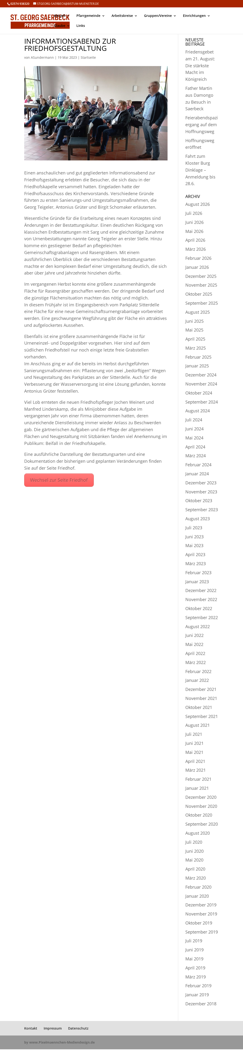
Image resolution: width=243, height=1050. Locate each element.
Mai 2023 (194, 545)
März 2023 (195, 563)
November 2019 (201, 914)
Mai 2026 (194, 231)
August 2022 (197, 626)
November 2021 (201, 698)
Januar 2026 (197, 267)
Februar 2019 (198, 985)
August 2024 (197, 411)
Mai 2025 (194, 330)
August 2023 (197, 518)
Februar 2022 (198, 671)
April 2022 (195, 653)
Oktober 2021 (198, 707)
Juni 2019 (194, 950)
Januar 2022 (197, 680)
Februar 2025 (198, 357)
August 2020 (197, 833)
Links (80, 26)
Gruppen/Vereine (158, 16)
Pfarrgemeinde (88, 16)
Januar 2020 (197, 896)
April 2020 (195, 869)
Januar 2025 (197, 366)
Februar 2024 (198, 464)
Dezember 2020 (200, 797)
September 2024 (201, 402)
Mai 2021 (194, 752)
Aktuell (59, 16)
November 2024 (201, 384)
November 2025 (201, 285)
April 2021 (195, 761)
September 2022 (201, 617)
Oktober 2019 (198, 923)
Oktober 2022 (198, 608)
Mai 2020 (194, 860)
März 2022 (195, 662)
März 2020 (195, 878)
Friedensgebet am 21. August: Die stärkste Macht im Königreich (200, 65)
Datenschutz (78, 1028)
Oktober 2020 (198, 815)
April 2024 (195, 447)
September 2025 (201, 303)
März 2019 (195, 977)
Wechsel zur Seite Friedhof (59, 480)
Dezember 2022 (200, 590)
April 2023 (195, 554)
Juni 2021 (194, 743)
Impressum (53, 1028)
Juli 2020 (193, 842)
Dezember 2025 (200, 276)
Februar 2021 (198, 779)
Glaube (59, 26)
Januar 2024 (197, 474)
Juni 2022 (194, 635)
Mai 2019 (194, 959)
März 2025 (195, 348)
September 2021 (201, 716)
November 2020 (201, 806)
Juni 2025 (194, 321)
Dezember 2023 (200, 483)
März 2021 (195, 770)
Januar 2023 (197, 581)
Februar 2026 (198, 258)
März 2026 (195, 249)
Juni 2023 (194, 536)
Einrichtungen (194, 16)
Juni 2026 (194, 222)
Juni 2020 (194, 851)
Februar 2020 (198, 887)
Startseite (88, 57)
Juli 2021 (193, 734)
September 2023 (201, 509)
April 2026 (195, 240)
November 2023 (201, 492)
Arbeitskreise (122, 16)
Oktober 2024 (198, 393)
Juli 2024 (193, 420)
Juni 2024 (194, 429)
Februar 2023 (198, 572)
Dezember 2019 (200, 905)
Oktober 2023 (198, 500)
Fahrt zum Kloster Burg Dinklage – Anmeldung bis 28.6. (200, 169)
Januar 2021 (197, 788)
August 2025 (197, 312)
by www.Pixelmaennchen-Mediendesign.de (59, 1042)
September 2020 (201, 824)
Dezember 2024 (200, 375)
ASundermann (42, 57)
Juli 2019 (193, 941)
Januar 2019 (197, 994)
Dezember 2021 (200, 689)
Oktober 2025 (198, 294)
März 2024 (195, 455)
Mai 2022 (194, 644)
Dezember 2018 (200, 1004)
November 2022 (201, 599)
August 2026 (197, 204)
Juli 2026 (193, 213)
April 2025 (195, 339)
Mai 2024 (194, 438)
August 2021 (197, 725)
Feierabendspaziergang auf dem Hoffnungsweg (201, 124)
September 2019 (201, 932)
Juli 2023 (193, 527)
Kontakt (30, 1028)
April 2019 (195, 968)
